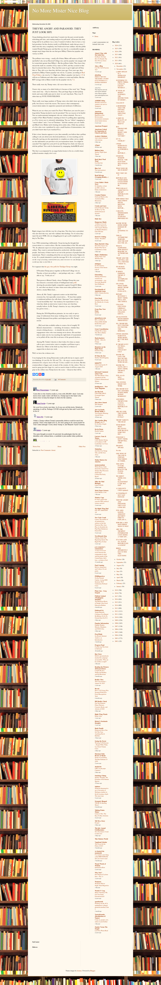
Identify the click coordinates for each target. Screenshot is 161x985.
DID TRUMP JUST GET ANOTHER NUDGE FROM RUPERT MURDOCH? (122, 392)
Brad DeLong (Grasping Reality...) (101, 176)
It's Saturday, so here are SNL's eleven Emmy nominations (101, 188)
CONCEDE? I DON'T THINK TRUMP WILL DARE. (122, 440)
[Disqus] (59, 413)
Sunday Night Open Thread (101, 153)
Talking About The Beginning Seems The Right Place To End (101, 540)
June (118, 571)
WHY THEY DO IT (121, 174)
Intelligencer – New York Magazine (101, 387)
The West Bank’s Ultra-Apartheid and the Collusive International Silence (102, 378)
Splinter (97, 786)
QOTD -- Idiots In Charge (100, 341)
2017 (116, 596)
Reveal (97, 688)
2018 (116, 593)
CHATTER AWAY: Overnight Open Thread (100, 395)
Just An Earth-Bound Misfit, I (100, 410)
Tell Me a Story (100, 821)
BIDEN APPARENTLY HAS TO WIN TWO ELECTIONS (122, 552)
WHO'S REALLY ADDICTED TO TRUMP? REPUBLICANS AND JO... (122, 192)
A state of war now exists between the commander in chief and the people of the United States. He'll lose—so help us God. (101, 555)
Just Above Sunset (101, 402)
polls (75, 282)
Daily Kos (98, 219)
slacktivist (98, 766)
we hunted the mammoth (99, 852)
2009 (116, 620)
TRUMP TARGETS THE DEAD (122, 421)
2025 (116, 48)
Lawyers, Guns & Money (100, 437)
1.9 (82, 75)
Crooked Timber (100, 195)
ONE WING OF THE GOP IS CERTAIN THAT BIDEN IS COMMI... (121, 457)
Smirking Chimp (100, 775)
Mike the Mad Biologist (99, 482)
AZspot (97, 145)
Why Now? (98, 872)
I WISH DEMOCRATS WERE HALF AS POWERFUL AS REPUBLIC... (122, 148)
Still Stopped (99, 404)
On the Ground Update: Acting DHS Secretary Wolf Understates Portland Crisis (101, 582)
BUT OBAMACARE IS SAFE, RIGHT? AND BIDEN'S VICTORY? (121, 131)
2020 (116, 63)
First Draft (98, 298)
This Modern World (101, 839)
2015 (116, 602)
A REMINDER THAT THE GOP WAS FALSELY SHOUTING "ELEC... (121, 110)
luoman (79, 971)
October (119, 559)
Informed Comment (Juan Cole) (101, 373)
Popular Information (102, 623)
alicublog (98, 75)
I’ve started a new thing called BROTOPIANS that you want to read (102, 857)
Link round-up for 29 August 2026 (101, 366)
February (120, 583)
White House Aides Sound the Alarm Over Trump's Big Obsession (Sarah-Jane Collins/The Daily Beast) (101, 471)
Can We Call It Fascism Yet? (102, 69)
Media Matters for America (101, 461)
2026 (116, 45)
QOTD (97, 313)
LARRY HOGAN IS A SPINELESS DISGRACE (121, 74)
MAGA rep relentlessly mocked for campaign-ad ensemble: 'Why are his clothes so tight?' (102, 659)
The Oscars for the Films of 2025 (100, 845)
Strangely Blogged (101, 801)
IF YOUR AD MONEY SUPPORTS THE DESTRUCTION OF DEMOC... (122, 95)
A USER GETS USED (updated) (122, 489)
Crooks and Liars (100, 206)
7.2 (73, 80)
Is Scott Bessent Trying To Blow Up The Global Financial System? (101, 210)
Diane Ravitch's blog (101, 244)
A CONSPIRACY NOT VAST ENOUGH (121, 495)
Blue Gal (98, 168)
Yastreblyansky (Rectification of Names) (100, 916)
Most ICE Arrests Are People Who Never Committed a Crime (101, 247)
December (120, 66)
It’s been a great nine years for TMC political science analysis (102, 501)
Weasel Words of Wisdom (100, 865)
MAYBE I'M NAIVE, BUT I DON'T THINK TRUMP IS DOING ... (122, 368)
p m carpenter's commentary (100, 548)
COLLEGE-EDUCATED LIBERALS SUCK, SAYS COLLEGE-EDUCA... (121, 309)
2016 (116, 599)
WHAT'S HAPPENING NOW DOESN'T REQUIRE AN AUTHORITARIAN (122, 250)
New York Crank (100, 517)
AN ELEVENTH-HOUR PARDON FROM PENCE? (122, 319)
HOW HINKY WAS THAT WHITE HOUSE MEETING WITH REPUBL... (122, 203)
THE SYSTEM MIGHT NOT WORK (121, 384)
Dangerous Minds (100, 222)
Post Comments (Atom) (48, 450)
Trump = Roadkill (100, 238)
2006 (116, 629)
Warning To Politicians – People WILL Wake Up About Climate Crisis (102, 746)
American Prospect (101, 126)
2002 (116, 641)
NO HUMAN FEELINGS (120, 268)
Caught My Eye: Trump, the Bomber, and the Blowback (100, 672)
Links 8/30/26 (99, 485)
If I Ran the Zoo (100, 356)
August (119, 565)
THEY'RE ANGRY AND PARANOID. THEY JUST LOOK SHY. (122, 503)
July (118, 568)
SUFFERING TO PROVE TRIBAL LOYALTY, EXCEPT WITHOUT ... (122, 84)
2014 (116, 605)
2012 (116, 611)
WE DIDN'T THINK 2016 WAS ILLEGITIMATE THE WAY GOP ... (122, 480)
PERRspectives (100, 576)
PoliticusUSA (99, 610)
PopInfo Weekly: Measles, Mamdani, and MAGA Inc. (100, 627)
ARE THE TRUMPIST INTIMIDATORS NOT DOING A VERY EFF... (122, 533)
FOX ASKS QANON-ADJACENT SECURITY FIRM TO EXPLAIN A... (121, 515)
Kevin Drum (99, 429)
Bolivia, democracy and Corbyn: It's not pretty (101, 569)
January (119, 586)
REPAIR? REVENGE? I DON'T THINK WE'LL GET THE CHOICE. (122, 298)
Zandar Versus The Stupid (101, 928)
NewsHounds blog (101, 536)
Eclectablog (98, 274)
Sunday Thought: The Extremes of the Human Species (102, 779)
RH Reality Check (101, 701)
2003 (116, 638)
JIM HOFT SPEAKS (120, 446)
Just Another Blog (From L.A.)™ (101, 421)
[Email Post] (55, 379)
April (118, 577)
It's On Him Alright (100, 424)
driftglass (98, 264)
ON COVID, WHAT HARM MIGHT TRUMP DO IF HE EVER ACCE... (122, 287)
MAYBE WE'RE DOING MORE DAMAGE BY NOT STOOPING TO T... (122, 227)
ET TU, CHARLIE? (120, 140)
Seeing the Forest (100, 741)
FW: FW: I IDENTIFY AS (101, 511)
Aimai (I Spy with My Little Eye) (101, 54)
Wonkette (98, 881)
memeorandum (100, 465)
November (120, 69)
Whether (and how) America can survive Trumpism (101, 104)
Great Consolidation (101, 329)
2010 (116, 617)
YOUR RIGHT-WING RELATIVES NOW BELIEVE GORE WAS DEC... (122, 429)
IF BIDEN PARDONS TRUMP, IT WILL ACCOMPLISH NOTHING (121, 276)
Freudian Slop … (100, 350)
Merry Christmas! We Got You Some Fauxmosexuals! (101, 894)
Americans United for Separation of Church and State (101, 131)
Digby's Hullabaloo (101, 255)
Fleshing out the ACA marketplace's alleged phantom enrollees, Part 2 (102, 906)
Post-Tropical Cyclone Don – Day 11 (101, 875)
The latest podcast (100, 170)
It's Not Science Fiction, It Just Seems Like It (101, 267)
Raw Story (98, 654)
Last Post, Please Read (101, 931)
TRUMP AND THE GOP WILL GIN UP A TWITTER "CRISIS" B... (122, 261)
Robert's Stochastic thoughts (101, 722)
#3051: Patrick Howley (102, 293)
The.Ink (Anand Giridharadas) (100, 829)
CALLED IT (120, 103)
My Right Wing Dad (101, 508)
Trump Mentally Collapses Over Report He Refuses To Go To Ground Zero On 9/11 (101, 615)
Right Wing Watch (101, 714)
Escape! (97, 823)
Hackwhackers (99, 338)
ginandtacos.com (100, 318)
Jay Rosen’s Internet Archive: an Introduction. (101, 638)
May (118, 574)
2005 (116, 632)
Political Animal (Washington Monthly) (100, 598)
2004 (116, 635)
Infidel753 (98, 363)
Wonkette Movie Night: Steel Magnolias (102, 884)
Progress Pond (99, 645)
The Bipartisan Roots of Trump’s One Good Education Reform (101, 603)
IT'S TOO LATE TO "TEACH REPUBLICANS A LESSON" (122, 542)
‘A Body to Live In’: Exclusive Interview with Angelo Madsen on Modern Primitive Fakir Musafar (101, 227)
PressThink (98, 634)
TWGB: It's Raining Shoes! (101, 804)
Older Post (82, 446)
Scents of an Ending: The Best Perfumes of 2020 (101, 759)
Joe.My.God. (99, 391)
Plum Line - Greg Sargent (101, 592)
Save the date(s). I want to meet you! (102, 833)
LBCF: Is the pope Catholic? (100, 769)
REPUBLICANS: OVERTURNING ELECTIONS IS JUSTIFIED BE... (122, 181)
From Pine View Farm (100, 310)
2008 (116, 623)
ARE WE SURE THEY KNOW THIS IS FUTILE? (121, 414)
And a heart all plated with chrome (101, 139)
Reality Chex (99, 679)
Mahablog (98, 449)
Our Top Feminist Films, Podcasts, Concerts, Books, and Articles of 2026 (101, 706)
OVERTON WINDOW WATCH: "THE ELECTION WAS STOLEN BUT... (122, 160)
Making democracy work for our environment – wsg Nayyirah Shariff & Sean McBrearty (100, 280)
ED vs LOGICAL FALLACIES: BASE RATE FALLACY (101, 322)
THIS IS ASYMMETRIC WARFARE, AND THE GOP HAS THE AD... (122, 239)
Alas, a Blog (99, 66)
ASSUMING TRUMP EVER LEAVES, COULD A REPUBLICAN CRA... (121, 403)
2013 (116, 608)
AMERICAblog (100, 100)
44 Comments (62, 379)
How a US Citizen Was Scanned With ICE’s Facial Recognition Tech (102, 693)
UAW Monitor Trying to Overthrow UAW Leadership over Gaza (101, 442)
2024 (116, 51)
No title (118, 450)
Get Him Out (99, 163)
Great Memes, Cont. (101, 492)
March (119, 580)
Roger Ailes (98, 716)
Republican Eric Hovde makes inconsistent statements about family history (102, 118)
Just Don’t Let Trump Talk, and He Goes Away (101, 453)
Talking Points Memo (99, 811)
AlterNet (98, 88)
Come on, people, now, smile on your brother (101, 921)
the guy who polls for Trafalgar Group (58, 266)
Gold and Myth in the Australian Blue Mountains (101, 199)
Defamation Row (100, 867)
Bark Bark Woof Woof (100, 160)
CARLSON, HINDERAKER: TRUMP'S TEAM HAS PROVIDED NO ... (122, 215)
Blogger (92, 971)
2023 (116, 54)
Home (59, 446)
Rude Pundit (99, 728)
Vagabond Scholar (101, 842)
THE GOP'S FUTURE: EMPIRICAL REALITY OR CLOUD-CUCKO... (121, 468)
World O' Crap (100, 891)
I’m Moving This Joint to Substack (101, 648)
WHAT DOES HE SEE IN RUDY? (122, 169)
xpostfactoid (99, 901)
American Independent (99, 112)
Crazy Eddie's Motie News (101, 183)
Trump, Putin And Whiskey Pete (100, 257)
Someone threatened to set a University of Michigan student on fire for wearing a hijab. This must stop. (101, 792)
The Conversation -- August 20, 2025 (101, 682)
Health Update (99, 431)
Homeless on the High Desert (100, 348)
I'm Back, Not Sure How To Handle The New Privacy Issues (101, 59)
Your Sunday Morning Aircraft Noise (101, 414)
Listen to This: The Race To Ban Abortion (101, 815)
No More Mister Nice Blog (60, 10)
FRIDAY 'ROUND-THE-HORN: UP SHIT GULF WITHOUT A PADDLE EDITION (102, 79)
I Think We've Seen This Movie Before (100, 332)
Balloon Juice (99, 150)
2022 (116, 57)
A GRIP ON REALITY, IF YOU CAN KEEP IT (121, 121)
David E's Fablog (100, 237)
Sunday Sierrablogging (102, 358)
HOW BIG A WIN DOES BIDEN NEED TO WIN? (122, 524)
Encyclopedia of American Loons (100, 290)
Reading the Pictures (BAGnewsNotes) (102, 668)
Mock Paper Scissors (101, 490)
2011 (116, 614)
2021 (116, 60)
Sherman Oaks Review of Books (100, 755)
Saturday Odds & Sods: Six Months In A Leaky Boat (102, 302)
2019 (116, 590)
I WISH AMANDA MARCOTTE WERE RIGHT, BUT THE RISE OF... (122, 337)
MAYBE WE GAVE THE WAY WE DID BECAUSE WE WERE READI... (122, 358)
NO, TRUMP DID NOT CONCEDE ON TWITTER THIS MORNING (122, 327)
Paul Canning (99, 565)
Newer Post (36, 446)
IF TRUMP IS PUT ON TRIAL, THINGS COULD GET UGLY (122, 348)
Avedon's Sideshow (101, 136)
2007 (116, 626)
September (120, 562)
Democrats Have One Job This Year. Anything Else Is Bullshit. (101, 733)
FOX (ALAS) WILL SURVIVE (120, 377)
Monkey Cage (99, 497)
